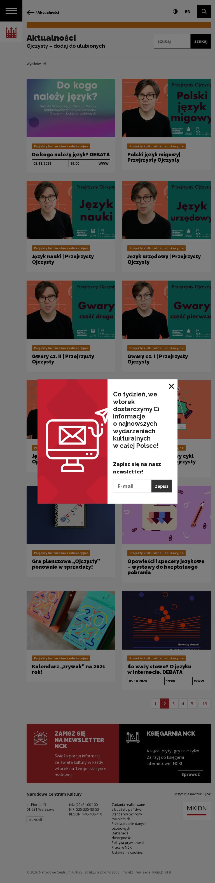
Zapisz (162, 486)
